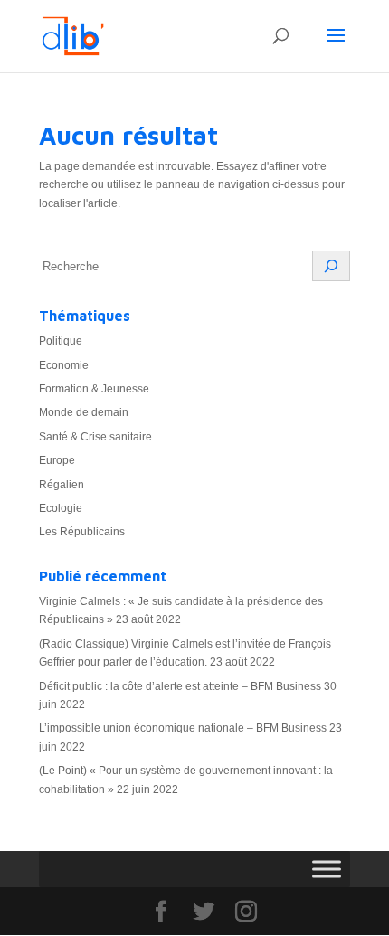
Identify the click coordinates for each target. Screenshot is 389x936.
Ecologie (60, 508)
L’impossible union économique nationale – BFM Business (183, 728)
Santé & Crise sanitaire (95, 436)
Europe (57, 460)
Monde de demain (83, 412)
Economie (64, 365)
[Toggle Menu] (326, 868)
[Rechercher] (331, 266)
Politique (60, 341)
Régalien (61, 484)
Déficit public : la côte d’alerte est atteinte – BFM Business (180, 686)
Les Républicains (82, 531)
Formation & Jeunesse (94, 389)
